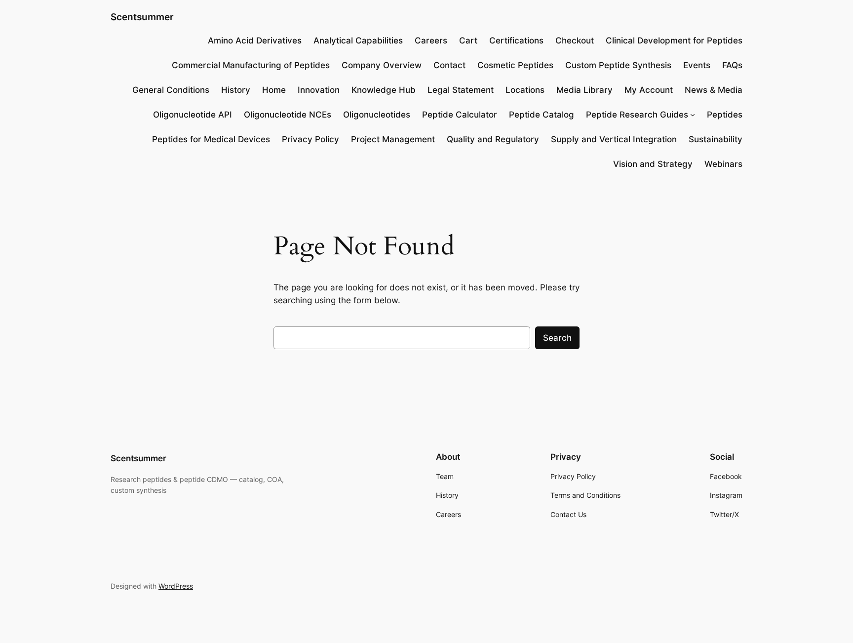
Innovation (319, 90)
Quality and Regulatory (493, 139)
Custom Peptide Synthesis (618, 65)
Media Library (584, 90)
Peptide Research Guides (637, 115)
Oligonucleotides (376, 115)
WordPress (175, 586)
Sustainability (715, 139)
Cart (468, 40)
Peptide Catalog (541, 115)
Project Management (393, 139)
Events (696, 65)
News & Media (713, 90)
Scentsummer (142, 17)
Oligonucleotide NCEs (287, 115)
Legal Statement (460, 90)
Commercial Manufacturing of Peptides (251, 65)
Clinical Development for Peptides (674, 40)
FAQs (732, 65)
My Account (648, 90)
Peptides (724, 115)
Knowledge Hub (383, 90)
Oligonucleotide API (192, 115)
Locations (524, 90)
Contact (449, 65)
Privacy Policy (310, 139)
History (235, 90)
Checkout (574, 40)
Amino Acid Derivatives (255, 40)
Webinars (723, 164)
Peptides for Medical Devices (211, 139)
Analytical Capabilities (358, 40)
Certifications (516, 40)
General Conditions (170, 90)
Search (557, 338)
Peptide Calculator (459, 115)
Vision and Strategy (653, 164)
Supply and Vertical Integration (614, 139)
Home (274, 90)
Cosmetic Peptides (515, 65)
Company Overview (382, 65)
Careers (431, 40)
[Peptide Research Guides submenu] (692, 114)
